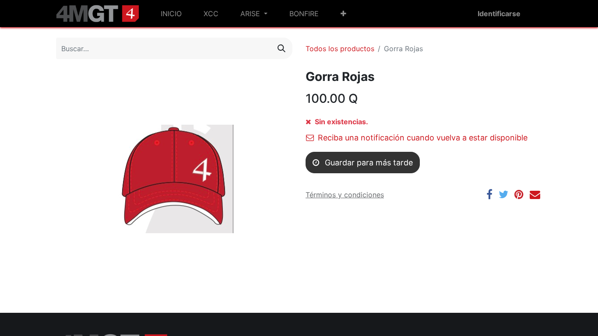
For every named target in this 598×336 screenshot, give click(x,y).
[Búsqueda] (281, 48)
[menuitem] (171, 13)
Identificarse (499, 13)
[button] (343, 13)
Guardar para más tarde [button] (368, 162)
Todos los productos (340, 48)
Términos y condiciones (345, 194)
